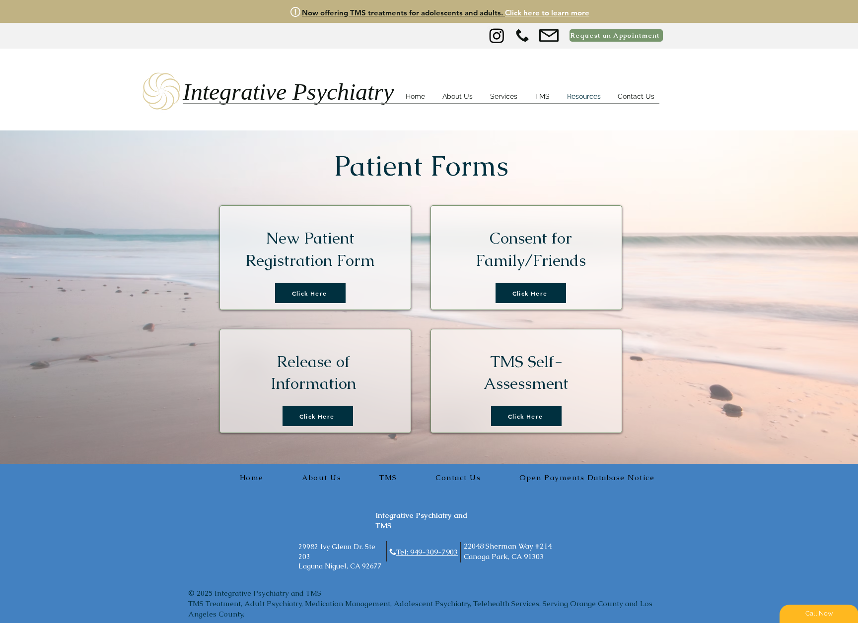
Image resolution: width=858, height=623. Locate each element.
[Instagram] (496, 35)
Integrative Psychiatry (288, 91)
